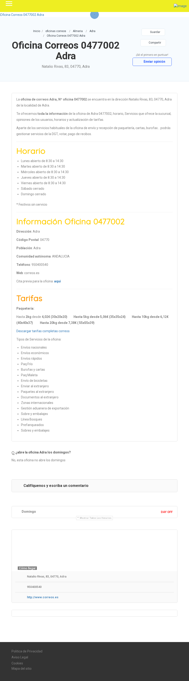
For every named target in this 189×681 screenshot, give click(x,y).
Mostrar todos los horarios (95, 518)
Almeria (78, 31)
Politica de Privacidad (27, 651)
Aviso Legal (20, 657)
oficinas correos (55, 31)
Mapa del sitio (22, 668)
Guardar (154, 32)
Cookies (17, 663)
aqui (57, 281)
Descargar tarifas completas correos (43, 331)
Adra (92, 31)
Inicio (36, 31)
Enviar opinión (154, 61)
